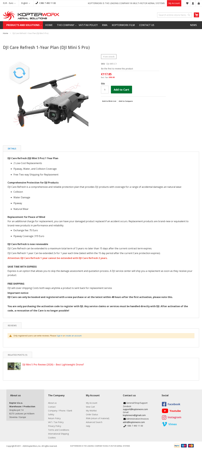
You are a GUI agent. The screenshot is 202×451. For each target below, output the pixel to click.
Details (12, 148)
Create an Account (199, 3)
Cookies (52, 437)
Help (88, 426)
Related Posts (17, 354)
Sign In (193, 3)
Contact (52, 406)
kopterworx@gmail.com (134, 415)
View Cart (90, 406)
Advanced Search (94, 422)
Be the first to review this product (117, 68)
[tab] (12, 148)
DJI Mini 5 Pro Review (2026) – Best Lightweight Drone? (53, 364)
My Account (174, 3)
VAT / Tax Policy (56, 422)
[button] (10, 3)
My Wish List (187, 3)
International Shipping (58, 433)
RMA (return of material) (97, 418)
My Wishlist (91, 410)
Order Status (92, 414)
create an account (73, 335)
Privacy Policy (54, 426)
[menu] (101, 25)
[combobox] (174, 15)
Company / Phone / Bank (60, 410)
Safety (51, 414)
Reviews (12, 325)
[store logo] (31, 16)
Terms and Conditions (58, 429)
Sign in (60, 335)
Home (5, 33)
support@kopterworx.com (135, 409)
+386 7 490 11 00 (47, 3)
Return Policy (54, 418)
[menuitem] (23, 25)
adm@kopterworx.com (134, 422)
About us (52, 402)
